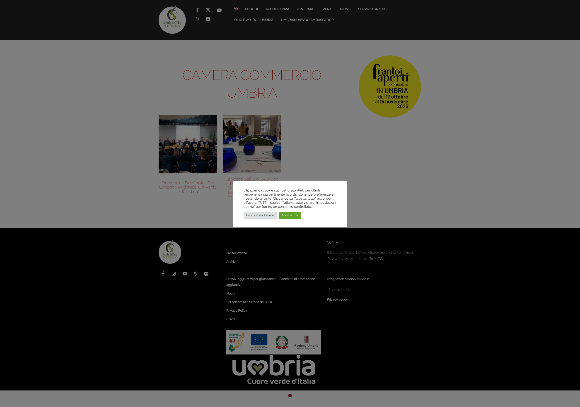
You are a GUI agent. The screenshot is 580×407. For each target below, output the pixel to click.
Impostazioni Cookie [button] (260, 215)
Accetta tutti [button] (290, 215)
